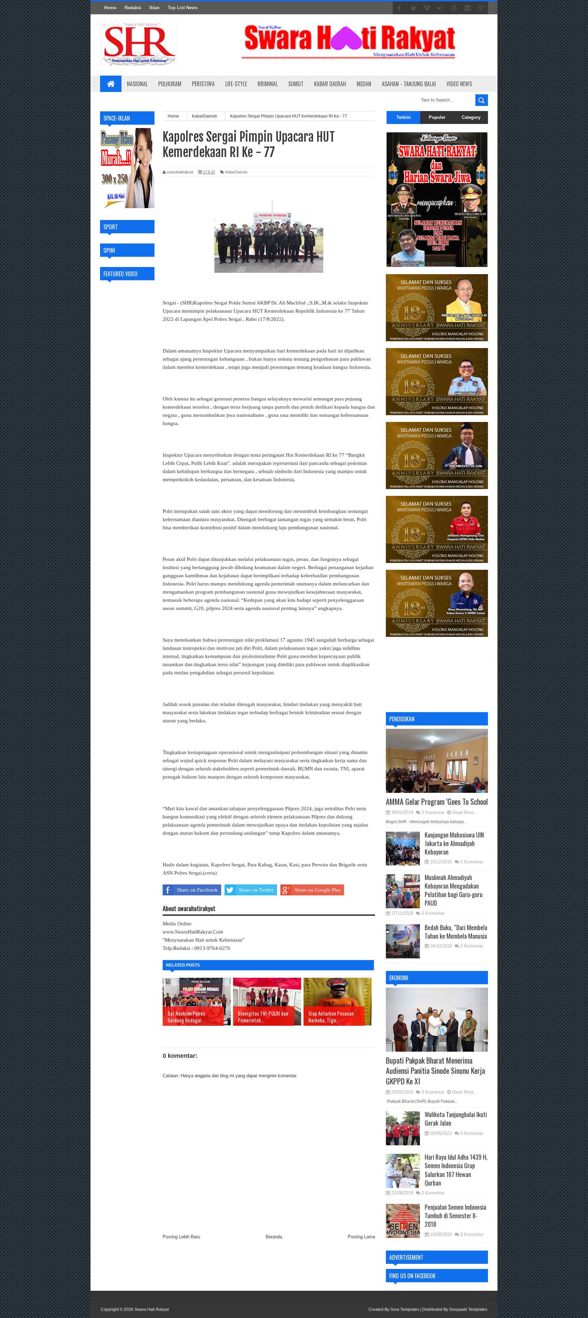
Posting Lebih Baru (181, 1236)
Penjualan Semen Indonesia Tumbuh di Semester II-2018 (455, 1215)
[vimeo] (427, 8)
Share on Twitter (256, 890)
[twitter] (413, 8)
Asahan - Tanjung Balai (409, 84)
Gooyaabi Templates (468, 1309)
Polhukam (169, 84)
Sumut (296, 84)
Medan (364, 84)
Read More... (465, 812)
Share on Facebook (197, 890)
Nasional (137, 84)
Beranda (274, 1236)
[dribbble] (454, 8)
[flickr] (440, 8)
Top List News (182, 7)
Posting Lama (361, 1236)
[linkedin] (467, 8)
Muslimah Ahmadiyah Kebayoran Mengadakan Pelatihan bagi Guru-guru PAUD (454, 890)
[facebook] (399, 8)
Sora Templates (404, 1309)
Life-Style (236, 84)
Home (110, 7)
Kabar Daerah (330, 84)
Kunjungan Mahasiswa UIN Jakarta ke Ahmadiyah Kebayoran (454, 843)
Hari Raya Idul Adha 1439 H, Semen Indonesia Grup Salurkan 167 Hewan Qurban (456, 1169)
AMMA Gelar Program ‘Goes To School (437, 801)
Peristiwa (203, 84)
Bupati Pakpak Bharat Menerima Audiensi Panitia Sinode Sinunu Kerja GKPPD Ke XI (435, 1071)
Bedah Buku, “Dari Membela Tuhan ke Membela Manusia (456, 931)
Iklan (154, 7)
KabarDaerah (236, 172)
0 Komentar (433, 812)
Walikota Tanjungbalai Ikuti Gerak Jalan (456, 1118)
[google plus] (481, 8)
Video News (459, 84)
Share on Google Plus (318, 890)
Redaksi (133, 7)
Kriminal (268, 84)
